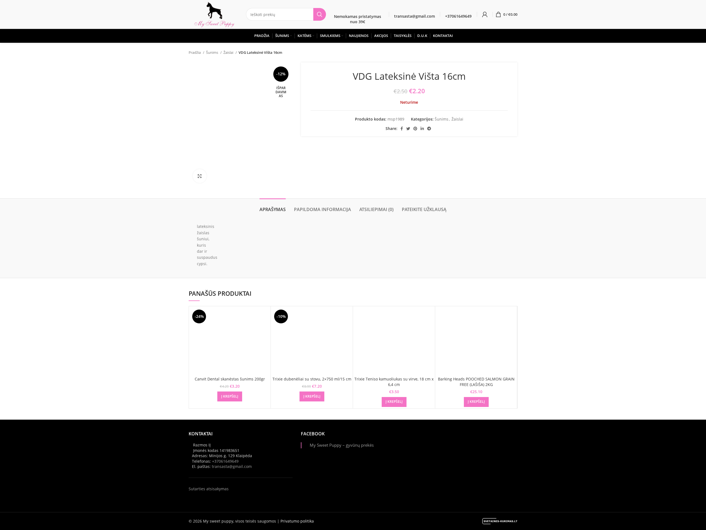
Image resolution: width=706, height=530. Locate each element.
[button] (229, 396)
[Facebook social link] (402, 128)
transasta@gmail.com (232, 466)
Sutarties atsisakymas (209, 488)
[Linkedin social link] (422, 128)
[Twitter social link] (408, 128)
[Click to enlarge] (200, 176)
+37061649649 (225, 461)
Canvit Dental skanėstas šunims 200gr (230, 379)
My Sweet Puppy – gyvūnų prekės (342, 445)
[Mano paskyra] (484, 14)
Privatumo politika (297, 521)
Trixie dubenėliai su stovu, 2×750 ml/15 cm (311, 379)
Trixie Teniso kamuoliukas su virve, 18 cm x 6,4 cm (394, 381)
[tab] (273, 206)
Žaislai (228, 52)
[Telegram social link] (429, 128)
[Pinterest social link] (415, 128)
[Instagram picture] (430, 447)
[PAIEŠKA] (319, 14)
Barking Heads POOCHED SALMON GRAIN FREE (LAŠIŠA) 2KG (476, 381)
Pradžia (195, 52)
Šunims (212, 52)
